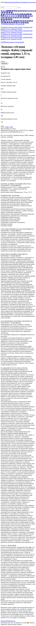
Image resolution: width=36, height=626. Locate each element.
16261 (7, 127)
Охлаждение (22, 16)
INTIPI (13, 11)
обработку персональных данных (11, 624)
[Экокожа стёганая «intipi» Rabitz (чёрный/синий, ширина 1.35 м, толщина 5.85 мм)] (18, 29)
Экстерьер (25, 22)
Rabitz (7, 24)
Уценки (13, 2)
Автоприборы (30, 11)
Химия (20, 22)
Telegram (3, 621)
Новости (18, 2)
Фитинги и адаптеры (11, 22)
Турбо (16, 21)
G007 (11, 127)
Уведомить (4, 63)
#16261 (3, 61)
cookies (31, 622)
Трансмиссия (10, 21)
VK (7, 621)
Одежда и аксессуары (11, 16)
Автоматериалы (21, 11)
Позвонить (11, 621)
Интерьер (24, 14)
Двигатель (9, 14)
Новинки (8, 2)
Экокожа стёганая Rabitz (16, 24)
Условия (23, 2)
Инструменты (16, 14)
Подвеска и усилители (13, 17)
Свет (21, 17)
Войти (3, 2)
